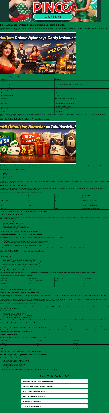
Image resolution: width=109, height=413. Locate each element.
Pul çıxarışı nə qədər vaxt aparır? (32, 401)
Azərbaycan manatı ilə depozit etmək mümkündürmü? (38, 386)
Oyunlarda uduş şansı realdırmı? (32, 406)
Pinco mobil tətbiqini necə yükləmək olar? (34, 396)
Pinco (10, 76)
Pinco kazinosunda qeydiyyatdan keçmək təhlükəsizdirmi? (39, 381)
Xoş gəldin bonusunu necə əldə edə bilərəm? (35, 391)
